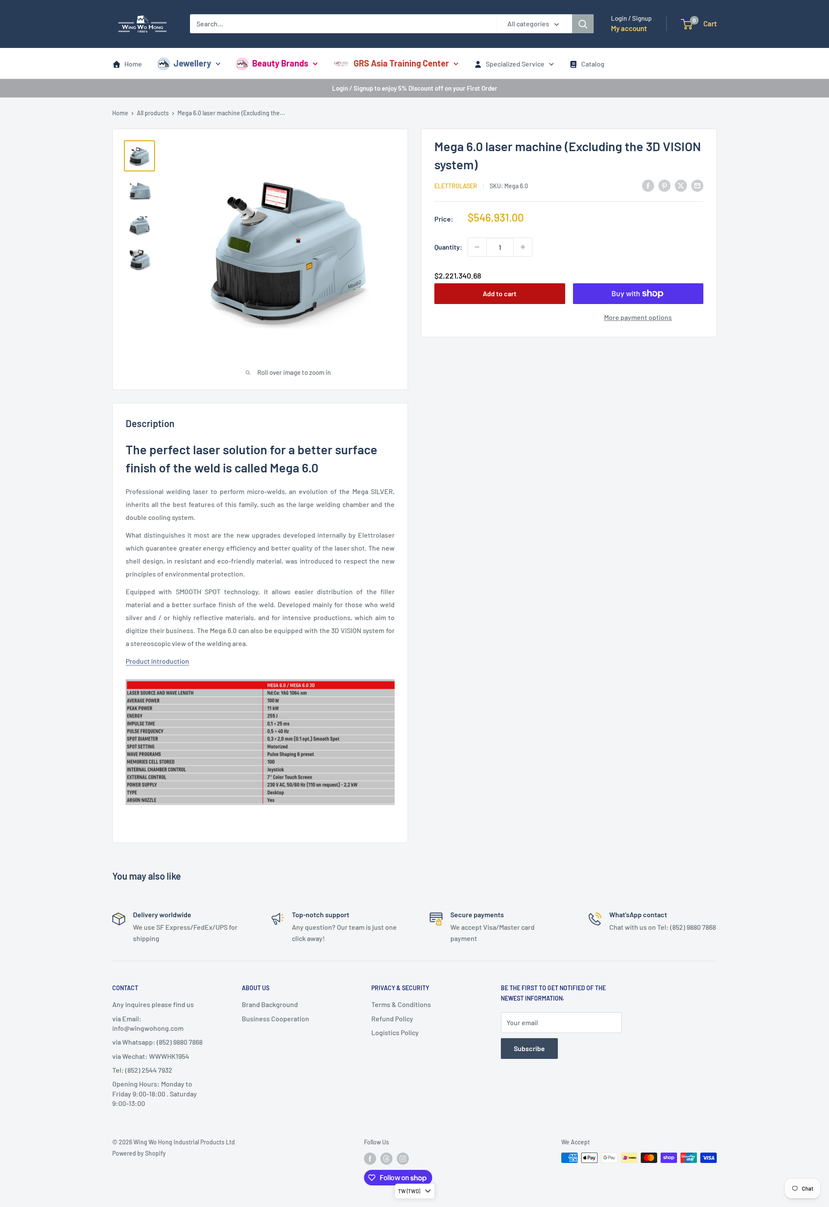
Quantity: (448, 247)
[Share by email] (697, 185)
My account (629, 28)
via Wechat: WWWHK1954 (150, 1056)
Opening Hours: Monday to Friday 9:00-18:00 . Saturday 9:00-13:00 (154, 1093)
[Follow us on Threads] (386, 1159)
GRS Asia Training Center (401, 63)
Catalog (592, 64)
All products (153, 113)
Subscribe (529, 1048)
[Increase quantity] (523, 247)
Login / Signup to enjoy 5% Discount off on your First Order (414, 88)
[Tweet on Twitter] (681, 185)
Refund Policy (392, 1018)
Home (133, 64)
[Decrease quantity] (477, 247)
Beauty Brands (280, 63)
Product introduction (157, 661)
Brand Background (270, 1004)
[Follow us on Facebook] (370, 1159)
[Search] (583, 23)
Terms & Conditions (401, 1004)
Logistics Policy (395, 1032)
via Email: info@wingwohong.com (148, 1023)
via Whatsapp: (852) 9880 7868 (157, 1042)
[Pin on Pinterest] (664, 185)
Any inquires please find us (153, 1004)
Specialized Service (515, 64)
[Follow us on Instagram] (403, 1159)
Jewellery (192, 63)
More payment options (638, 317)
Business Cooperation (275, 1018)
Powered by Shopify (139, 1153)
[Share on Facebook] (648, 185)
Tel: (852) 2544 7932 (142, 1070)
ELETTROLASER (455, 186)
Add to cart (499, 293)
